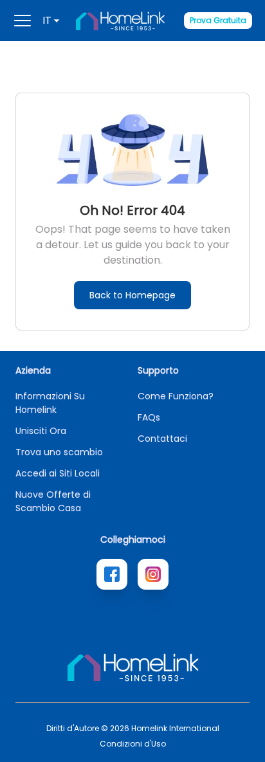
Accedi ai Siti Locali (57, 473)
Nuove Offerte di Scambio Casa (53, 501)
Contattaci (162, 438)
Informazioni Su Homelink (50, 403)
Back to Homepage (132, 295)
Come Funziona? (176, 396)
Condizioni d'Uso (133, 744)
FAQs (149, 417)
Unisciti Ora (40, 430)
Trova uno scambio (59, 452)
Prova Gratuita (218, 20)
